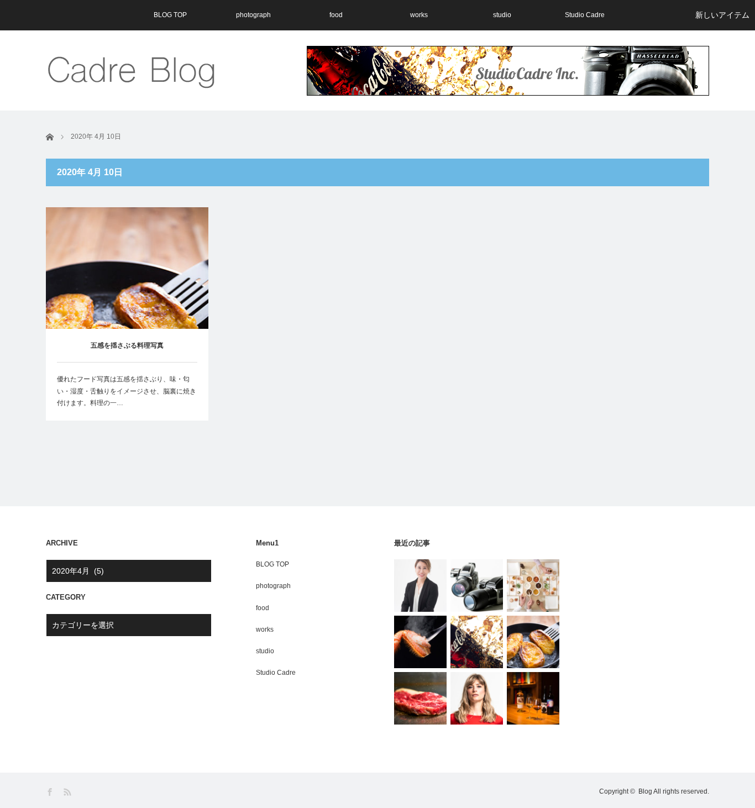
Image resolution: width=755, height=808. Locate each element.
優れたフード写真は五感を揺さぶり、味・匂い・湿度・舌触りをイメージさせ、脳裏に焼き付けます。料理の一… (126, 391)
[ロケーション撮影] (533, 698)
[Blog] (133, 70)
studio (502, 15)
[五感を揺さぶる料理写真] (533, 642)
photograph (253, 15)
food (336, 15)
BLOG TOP (170, 15)
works (419, 15)
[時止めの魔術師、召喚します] (476, 642)
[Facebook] (50, 792)
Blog (645, 791)
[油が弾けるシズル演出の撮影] (420, 698)
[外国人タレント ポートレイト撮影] (476, 698)
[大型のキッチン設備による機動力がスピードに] (533, 585)
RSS (68, 792)
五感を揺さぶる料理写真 (127, 345)
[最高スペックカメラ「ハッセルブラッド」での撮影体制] (476, 585)
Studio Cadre (585, 15)
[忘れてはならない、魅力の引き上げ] (420, 642)
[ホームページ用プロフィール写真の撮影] (420, 585)
